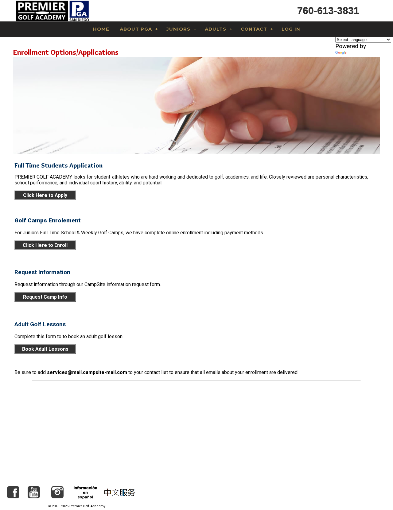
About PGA (136, 29)
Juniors (178, 29)
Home (101, 29)
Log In (291, 29)
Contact (254, 29)
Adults (215, 29)
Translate (360, 53)
